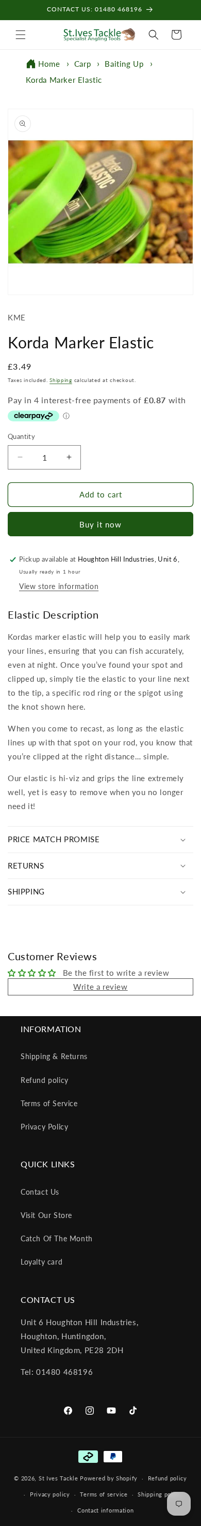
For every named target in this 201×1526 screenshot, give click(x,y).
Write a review (100, 986)
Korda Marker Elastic (64, 79)
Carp (82, 63)
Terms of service (103, 1494)
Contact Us (40, 1191)
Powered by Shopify (109, 1478)
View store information (58, 586)
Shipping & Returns (54, 1056)
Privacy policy (50, 1494)
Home (49, 63)
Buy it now (100, 524)
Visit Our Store (46, 1215)
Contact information (105, 1510)
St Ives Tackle (58, 1478)
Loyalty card (41, 1261)
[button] (20, 34)
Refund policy (45, 1080)
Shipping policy (159, 1494)
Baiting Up (124, 63)
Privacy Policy (44, 1126)
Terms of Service (49, 1103)
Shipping (60, 380)
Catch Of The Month (57, 1238)
